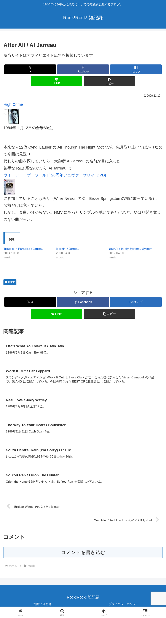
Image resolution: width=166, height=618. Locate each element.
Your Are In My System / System (130, 248)
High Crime (13, 104)
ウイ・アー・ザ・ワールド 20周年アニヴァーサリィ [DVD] (54, 175)
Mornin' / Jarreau (67, 248)
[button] (109, 81)
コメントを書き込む (83, 552)
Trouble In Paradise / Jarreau (23, 248)
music (11, 281)
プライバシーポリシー (124, 604)
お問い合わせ (42, 604)
